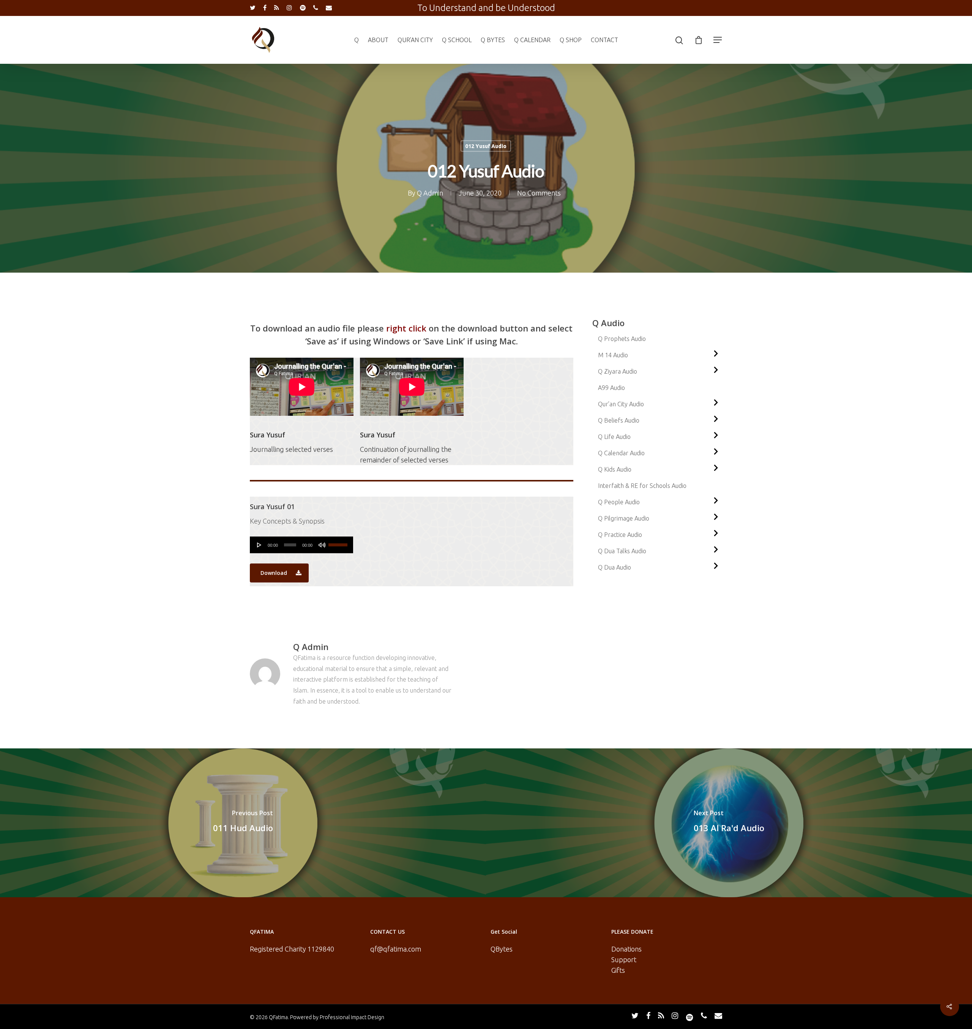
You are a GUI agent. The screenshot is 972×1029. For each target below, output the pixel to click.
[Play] (259, 545)
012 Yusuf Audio (486, 146)
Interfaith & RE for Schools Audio (642, 485)
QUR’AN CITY (415, 39)
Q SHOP (571, 39)
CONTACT (604, 39)
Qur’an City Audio (621, 404)
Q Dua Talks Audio (622, 551)
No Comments (539, 193)
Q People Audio (619, 502)
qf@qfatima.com (395, 949)
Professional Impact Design (352, 1017)
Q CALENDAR (532, 39)
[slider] (338, 542)
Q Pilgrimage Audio (623, 518)
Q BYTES (493, 39)
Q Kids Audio (614, 469)
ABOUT (378, 39)
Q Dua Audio (614, 567)
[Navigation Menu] (718, 40)
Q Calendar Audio (621, 453)
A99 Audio (611, 387)
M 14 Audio (613, 355)
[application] (301, 545)
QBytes (502, 949)
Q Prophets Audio (622, 338)
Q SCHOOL (457, 39)
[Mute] (322, 545)
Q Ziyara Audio (617, 371)
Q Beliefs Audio (618, 420)
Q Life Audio (614, 436)
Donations (626, 949)
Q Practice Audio (620, 534)
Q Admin (430, 193)
